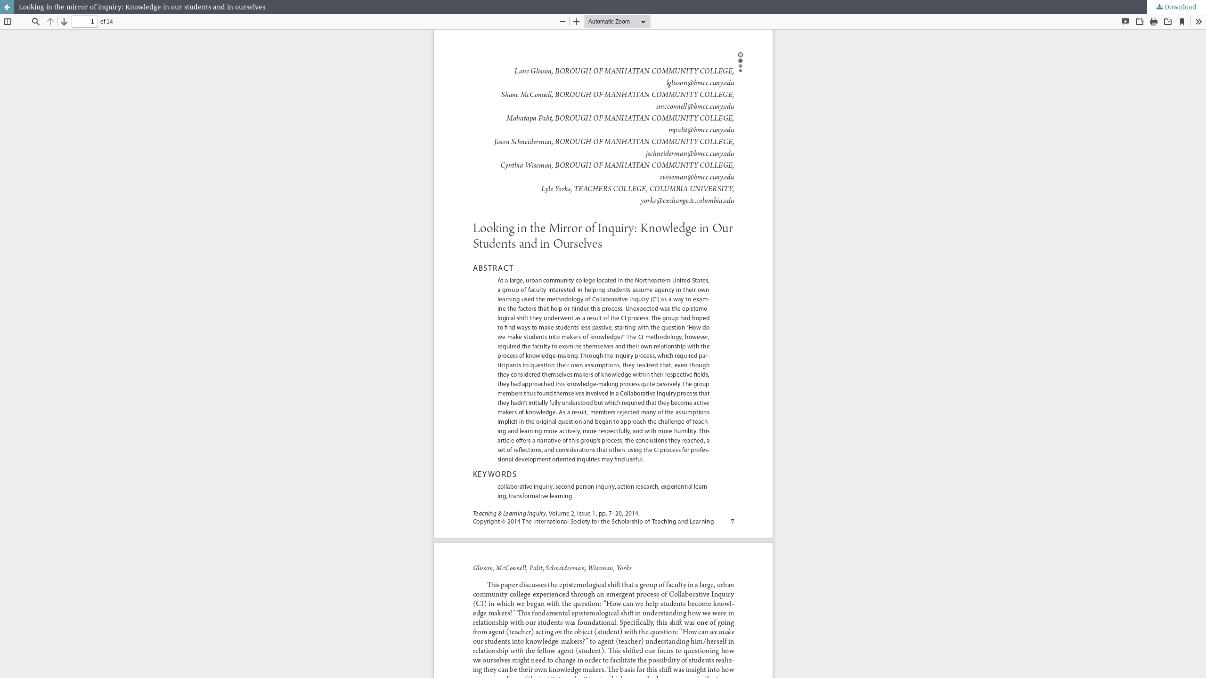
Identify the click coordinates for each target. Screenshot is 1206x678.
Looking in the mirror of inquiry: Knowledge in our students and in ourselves (142, 6)
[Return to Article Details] (7, 7)
